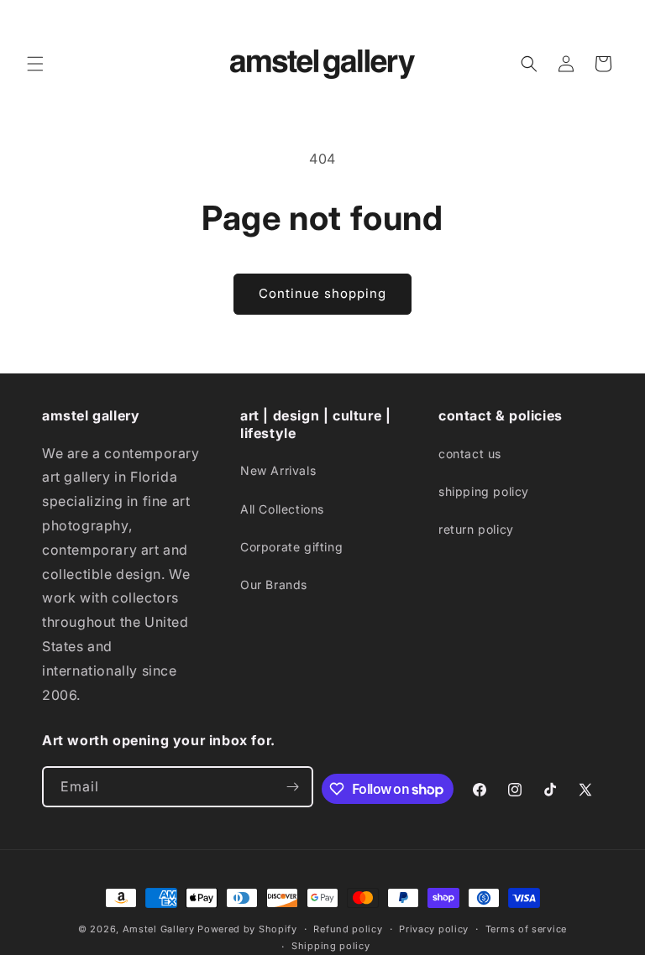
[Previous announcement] (32, 18)
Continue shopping (322, 293)
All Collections (282, 509)
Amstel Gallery (159, 929)
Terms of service (526, 929)
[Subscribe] (293, 786)
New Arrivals (278, 470)
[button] (35, 63)
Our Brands (273, 584)
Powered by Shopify (247, 929)
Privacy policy (434, 929)
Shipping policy (330, 946)
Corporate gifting (291, 547)
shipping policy (483, 491)
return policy (476, 529)
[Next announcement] (612, 18)
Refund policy (347, 929)
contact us (469, 453)
